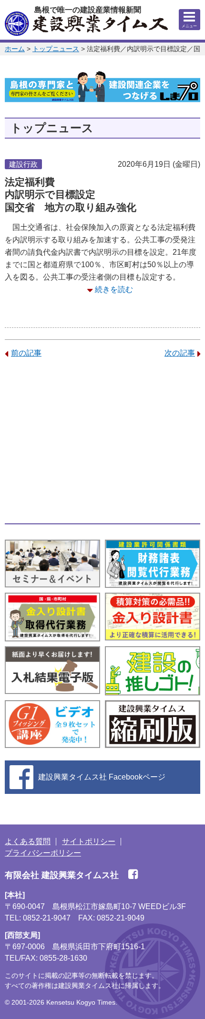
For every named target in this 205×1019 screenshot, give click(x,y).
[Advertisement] (102, 441)
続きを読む (114, 289)
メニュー (189, 26)
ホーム (15, 49)
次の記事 (179, 353)
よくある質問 (28, 841)
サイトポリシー (88, 841)
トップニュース (55, 49)
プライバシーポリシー (43, 853)
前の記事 (26, 353)
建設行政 (23, 164)
